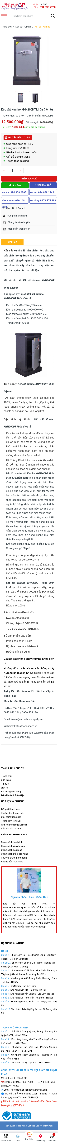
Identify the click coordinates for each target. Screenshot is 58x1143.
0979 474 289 (48, 200)
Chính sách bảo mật (11, 850)
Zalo (17, 1140)
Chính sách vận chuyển (13, 846)
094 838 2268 (48, 7)
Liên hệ (5, 787)
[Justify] (52, 16)
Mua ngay (15, 185)
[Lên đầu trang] (48, 1126)
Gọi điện (29, 1139)
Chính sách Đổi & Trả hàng (14, 854)
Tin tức (5, 783)
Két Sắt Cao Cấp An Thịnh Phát (38, 1126)
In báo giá (44, 184)
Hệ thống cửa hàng (11, 791)
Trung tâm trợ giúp (11, 821)
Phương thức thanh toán (14, 857)
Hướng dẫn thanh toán (12, 813)
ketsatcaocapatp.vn (25, 726)
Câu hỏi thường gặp (11, 817)
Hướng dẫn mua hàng (12, 861)
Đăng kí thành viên (10, 809)
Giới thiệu (6, 780)
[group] (29, 60)
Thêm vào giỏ (29, 178)
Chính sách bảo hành (12, 842)
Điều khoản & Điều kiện (12, 795)
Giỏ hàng (52, 1140)
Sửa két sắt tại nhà (11, 828)
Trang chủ (6, 776)
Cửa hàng (40, 1140)
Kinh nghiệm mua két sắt (14, 824)
